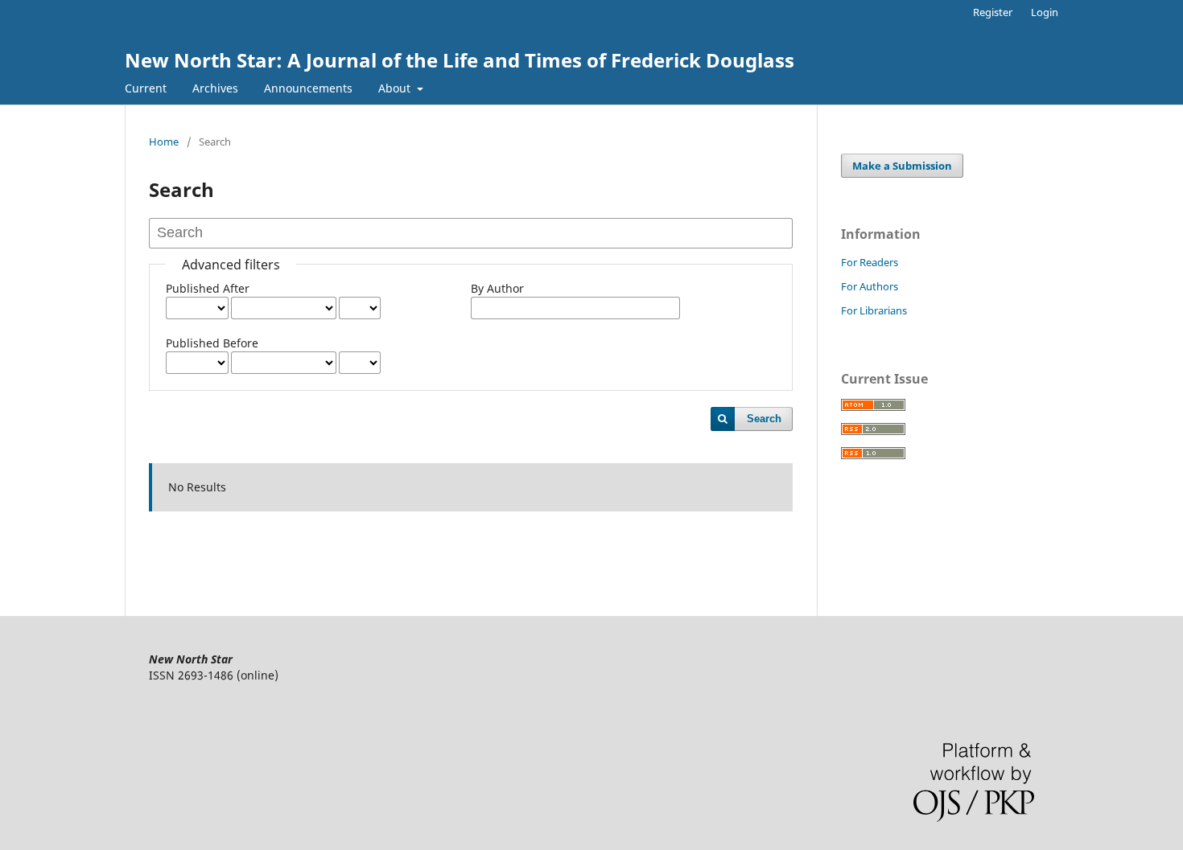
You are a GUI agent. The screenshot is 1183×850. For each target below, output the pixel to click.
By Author (497, 288)
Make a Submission (902, 165)
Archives (215, 88)
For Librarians (874, 310)
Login (1044, 12)
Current (146, 88)
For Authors (869, 286)
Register (992, 12)
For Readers (869, 262)
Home (164, 141)
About (396, 88)
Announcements (308, 88)
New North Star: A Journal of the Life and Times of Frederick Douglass (459, 60)
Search (764, 419)
